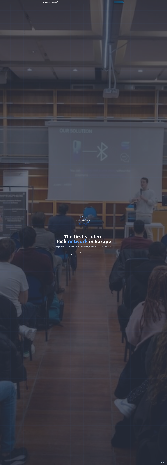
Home (71, 2)
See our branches (91, 253)
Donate (110, 2)
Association (83, 2)
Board (76, 2)
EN (163, 462)
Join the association (78, 253)
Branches (90, 2)
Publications (103, 2)
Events (96, 2)
